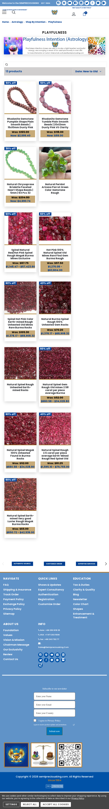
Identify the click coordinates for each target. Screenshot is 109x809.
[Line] (62, 659)
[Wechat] (39, 664)
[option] (22, 564)
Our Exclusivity (13, 649)
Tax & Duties (81, 585)
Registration (46, 599)
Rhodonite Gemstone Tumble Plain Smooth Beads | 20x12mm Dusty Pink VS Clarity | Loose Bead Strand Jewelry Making (55, 126)
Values (7, 635)
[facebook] (74, 2)
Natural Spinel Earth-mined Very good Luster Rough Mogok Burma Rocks (20, 520)
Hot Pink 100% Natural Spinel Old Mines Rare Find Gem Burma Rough (55, 254)
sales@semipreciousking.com (53, 647)
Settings (11, 804)
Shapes (78, 609)
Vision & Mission (13, 640)
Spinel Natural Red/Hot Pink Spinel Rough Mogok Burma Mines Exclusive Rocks (20, 255)
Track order (11, 594)
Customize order (49, 604)
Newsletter (80, 599)
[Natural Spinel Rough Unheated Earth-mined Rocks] (20, 363)
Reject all (30, 804)
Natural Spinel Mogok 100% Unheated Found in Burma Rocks (20, 454)
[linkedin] (80, 2)
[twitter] (85, 2)
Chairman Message (16, 644)
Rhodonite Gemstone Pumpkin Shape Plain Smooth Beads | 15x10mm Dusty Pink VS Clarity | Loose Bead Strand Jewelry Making (20, 127)
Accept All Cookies (56, 804)
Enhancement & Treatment (83, 615)
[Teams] (103, 2)
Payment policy (13, 599)
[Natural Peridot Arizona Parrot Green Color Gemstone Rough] (55, 163)
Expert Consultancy (51, 589)
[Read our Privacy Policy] (74, 725)
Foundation (11, 630)
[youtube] (69, 2)
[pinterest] (63, 2)
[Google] (91, 2)
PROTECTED (58, 786)
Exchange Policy (14, 604)
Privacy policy (12, 609)
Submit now (54, 731)
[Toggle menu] (4, 12)
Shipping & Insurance (17, 589)
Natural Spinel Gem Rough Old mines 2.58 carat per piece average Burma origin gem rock (55, 390)
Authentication (48, 594)
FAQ (6, 585)
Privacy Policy (77, 798)
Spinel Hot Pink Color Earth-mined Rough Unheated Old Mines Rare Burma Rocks (20, 323)
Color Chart (80, 604)
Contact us (10, 659)
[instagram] (57, 2)
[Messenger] (97, 2)
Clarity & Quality (84, 589)
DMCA (49, 786)
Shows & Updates (49, 585)
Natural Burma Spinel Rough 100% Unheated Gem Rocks (55, 321)
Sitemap (8, 613)
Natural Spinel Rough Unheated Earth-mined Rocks (20, 387)
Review (7, 654)
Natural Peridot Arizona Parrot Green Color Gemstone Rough (55, 189)
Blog (76, 594)
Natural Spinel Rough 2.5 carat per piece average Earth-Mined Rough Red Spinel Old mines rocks (55, 455)
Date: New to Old (86, 71)
